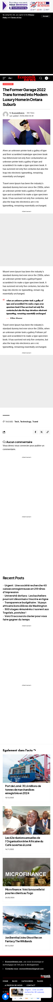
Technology (25, 421)
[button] (45, 16)
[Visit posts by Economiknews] (5, 114)
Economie (8, 84)
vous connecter (22, 445)
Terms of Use (16, 18)
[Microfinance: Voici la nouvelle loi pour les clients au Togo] (26, 872)
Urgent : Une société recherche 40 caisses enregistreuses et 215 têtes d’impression (25, 589)
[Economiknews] (26, 78)
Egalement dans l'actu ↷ (19, 750)
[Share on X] (41, 432)
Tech (16, 421)
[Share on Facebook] (35, 432)
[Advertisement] (26, 47)
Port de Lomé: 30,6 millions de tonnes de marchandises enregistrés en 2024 (23, 789)
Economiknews (18, 113)
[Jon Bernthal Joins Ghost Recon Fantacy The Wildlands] (26, 920)
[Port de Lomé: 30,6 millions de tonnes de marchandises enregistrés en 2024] (26, 768)
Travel (35, 421)
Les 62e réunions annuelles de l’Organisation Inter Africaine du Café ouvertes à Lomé (24, 841)
